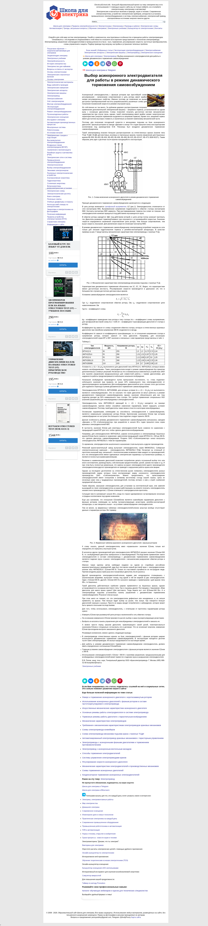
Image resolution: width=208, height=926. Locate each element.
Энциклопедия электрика (57, 56)
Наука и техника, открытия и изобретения (99, 834)
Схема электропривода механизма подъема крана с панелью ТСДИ (113, 734)
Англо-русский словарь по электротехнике (57, 206)
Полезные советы (54, 199)
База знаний (91, 50)
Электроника (118, 26)
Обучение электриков (97, 28)
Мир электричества (90, 803)
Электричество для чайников (58, 66)
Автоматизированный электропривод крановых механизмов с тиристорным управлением (122, 738)
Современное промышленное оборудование (100, 822)
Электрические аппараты (94, 53)
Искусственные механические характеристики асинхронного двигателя (114, 708)
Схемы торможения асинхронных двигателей (102, 770)
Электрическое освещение (151, 53)
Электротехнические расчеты (59, 194)
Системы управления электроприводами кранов (104, 758)
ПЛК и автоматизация (91, 830)
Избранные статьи (105, 50)
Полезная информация (56, 214)
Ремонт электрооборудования (59, 112)
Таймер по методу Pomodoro (93, 883)
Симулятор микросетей (91, 876)
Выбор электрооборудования (59, 168)
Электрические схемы (149, 26)
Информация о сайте (55, 224)
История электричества (56, 64)
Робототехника (53, 130)
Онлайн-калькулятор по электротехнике (98, 853)
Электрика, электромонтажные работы (97, 799)
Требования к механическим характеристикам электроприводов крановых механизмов (121, 725)
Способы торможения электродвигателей (101, 753)
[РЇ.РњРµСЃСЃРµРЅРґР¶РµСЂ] (85, 63)
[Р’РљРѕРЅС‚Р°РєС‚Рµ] (91, 63)
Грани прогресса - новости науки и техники (99, 838)
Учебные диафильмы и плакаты (60, 202)
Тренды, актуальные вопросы (75, 28)
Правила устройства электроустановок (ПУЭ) (57, 218)
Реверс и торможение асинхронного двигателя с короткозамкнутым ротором (117, 697)
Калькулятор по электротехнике (140, 28)
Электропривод (133, 53)
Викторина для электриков (93, 845)
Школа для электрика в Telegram (101, 70)
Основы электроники (55, 79)
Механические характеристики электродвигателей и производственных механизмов (120, 766)
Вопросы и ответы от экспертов (60, 69)
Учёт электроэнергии (55, 101)
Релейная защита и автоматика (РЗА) (59, 154)
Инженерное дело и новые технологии (97, 815)
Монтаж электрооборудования (59, 104)
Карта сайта (136, 917)
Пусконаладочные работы (57, 114)
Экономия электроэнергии (57, 170)
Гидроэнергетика (54, 181)
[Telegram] (102, 63)
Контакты (158, 28)
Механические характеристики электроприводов (104, 721)
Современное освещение (92, 811)
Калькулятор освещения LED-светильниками (100, 868)
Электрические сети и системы (59, 157)
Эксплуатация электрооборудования (129, 50)
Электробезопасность (56, 61)
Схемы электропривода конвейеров (98, 730)
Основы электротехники (57, 72)
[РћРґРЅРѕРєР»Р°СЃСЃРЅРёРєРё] (97, 63)
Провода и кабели (132, 26)
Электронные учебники (117, 28)
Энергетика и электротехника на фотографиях (60, 210)
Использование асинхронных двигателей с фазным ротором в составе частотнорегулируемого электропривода (114, 702)
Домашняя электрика (90, 807)
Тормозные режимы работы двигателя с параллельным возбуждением (114, 717)
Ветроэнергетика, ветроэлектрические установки (59, 187)
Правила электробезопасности (84, 26)
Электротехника (104, 26)
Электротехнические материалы (60, 82)
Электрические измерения (57, 88)
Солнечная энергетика (56, 183)
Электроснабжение (153, 50)
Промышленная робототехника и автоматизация (102, 826)
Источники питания (55, 133)
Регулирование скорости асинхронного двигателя (105, 762)
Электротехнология (55, 165)
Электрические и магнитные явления (58, 76)
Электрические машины (115, 53)
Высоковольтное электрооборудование (56, 141)
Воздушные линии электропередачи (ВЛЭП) (57, 146)
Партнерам (52, 258)
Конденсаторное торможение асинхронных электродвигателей (110, 775)
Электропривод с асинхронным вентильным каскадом (106, 749)
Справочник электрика (56, 222)
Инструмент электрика (56, 120)
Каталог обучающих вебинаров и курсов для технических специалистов (115, 891)
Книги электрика (53, 196)
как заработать (52, 260)
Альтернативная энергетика (58, 178)
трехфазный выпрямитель (116, 207)
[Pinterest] (120, 63)
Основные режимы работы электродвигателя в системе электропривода (115, 712)
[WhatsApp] (114, 63)
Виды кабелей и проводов (57, 85)
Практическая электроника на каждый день (99, 819)
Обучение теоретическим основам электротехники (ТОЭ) (105, 860)
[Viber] (108, 63)
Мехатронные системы (56, 127)
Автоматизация (55, 28)
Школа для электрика (61, 26)
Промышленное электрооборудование (56, 161)
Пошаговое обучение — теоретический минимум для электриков (58, 51)
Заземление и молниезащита (59, 150)
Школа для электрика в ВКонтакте (96, 790)
